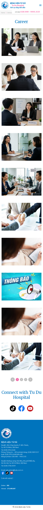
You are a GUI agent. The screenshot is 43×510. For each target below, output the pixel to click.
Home (3, 13)
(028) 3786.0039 (10, 466)
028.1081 (24, 12)
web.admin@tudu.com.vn (14, 470)
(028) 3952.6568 (9, 450)
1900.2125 (35, 12)
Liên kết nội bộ (7, 478)
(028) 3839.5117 (33, 452)
